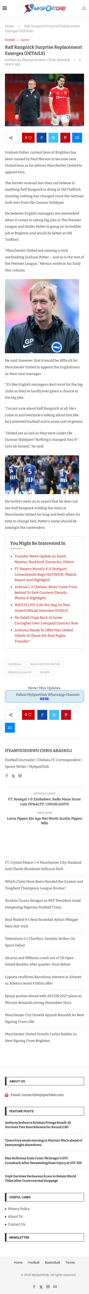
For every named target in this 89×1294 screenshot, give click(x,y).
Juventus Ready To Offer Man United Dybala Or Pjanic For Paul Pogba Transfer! (44, 635)
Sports (45, 672)
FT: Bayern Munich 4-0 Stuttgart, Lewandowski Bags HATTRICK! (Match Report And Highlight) (45, 574)
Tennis (70, 1262)
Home (9, 26)
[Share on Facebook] (41, 138)
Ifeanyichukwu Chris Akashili (38, 750)
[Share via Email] (77, 138)
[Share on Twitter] (53, 138)
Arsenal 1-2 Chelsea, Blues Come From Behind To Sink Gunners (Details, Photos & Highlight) (46, 592)
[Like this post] (30, 138)
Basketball (52, 1262)
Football (15, 664)
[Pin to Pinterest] (65, 138)
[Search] (84, 9)
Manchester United (45, 664)
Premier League (20, 672)
